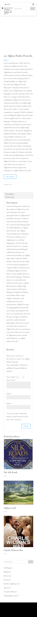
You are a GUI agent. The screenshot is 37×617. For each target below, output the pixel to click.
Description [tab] (10, 194)
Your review (11, 380)
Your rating (11, 377)
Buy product (10, 176)
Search (30, 562)
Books (10, 184)
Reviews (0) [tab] (10, 197)
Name (9, 394)
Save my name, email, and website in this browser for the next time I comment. (17, 416)
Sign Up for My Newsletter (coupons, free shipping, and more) (8, 11)
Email (9, 403)
